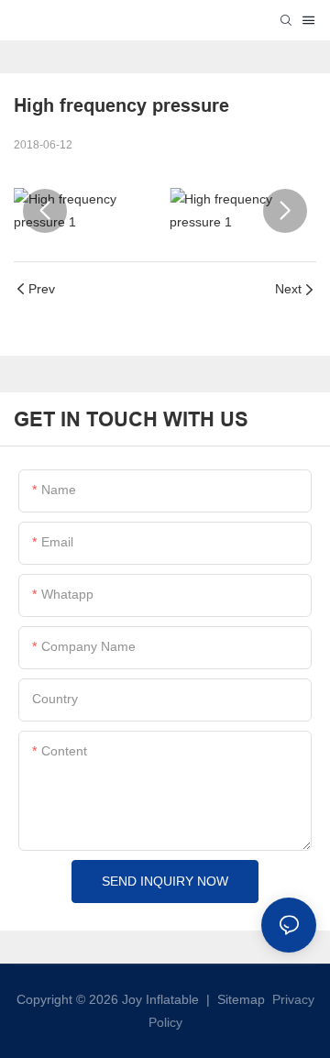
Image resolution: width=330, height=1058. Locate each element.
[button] (45, 211)
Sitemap (239, 999)
